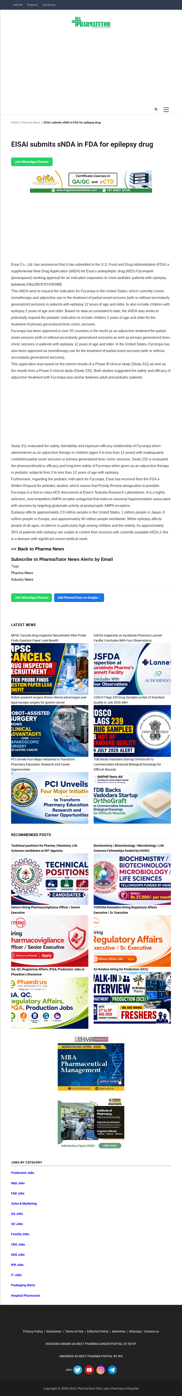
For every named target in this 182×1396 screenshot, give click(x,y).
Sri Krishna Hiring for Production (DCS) (121, 969)
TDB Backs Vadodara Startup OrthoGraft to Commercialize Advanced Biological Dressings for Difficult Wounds (127, 764)
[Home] (91, 22)
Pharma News (31, 122)
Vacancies (48, 4)
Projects (32, 4)
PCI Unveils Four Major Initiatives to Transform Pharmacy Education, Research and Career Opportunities (43, 764)
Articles (18, 4)
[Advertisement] (91, 66)
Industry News (22, 579)
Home (15, 122)
